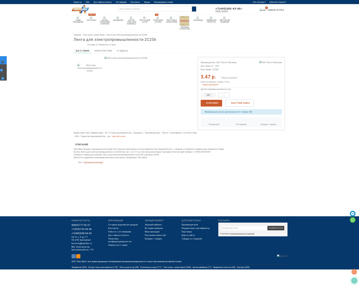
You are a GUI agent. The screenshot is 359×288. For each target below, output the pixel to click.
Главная (77, 35)
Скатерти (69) (243, 267)
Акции (147, 2)
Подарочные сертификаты (196, 228)
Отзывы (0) (122, 51)
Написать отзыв (107, 44)
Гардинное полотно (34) (224, 267)
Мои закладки (152, 232)
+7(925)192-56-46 (82, 229)
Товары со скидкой (192, 239)
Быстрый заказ (240, 103)
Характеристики (103, 51)
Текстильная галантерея (93, 163)
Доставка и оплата (103, 2)
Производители (190, 225)
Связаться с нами (117, 245)
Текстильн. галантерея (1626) (177, 267)
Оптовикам (121, 2)
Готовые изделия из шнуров (123, 225)
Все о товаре (82, 51)
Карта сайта (188, 235)
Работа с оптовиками (119, 232)
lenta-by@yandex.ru (82, 243)
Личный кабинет (153, 225)
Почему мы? (214, 124)
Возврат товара (268, 124)
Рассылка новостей (155, 235)
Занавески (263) (79, 267)
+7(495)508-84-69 (82, 233)
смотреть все (119, 136)
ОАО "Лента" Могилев (226, 62)
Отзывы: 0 (91, 44)
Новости (78, 2)
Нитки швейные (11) (202, 267)
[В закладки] (220, 95)
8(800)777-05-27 (81, 225)
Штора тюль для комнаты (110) (103, 267)
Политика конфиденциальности (120, 240)
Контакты (135, 2)
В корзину (212, 103)
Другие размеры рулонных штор (216, 89)
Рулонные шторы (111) (151, 267)
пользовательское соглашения (242, 234)
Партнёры (187, 232)
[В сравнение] (227, 95)
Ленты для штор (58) (129, 267)
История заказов (154, 228)
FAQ (87, 2)
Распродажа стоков (163, 2)
